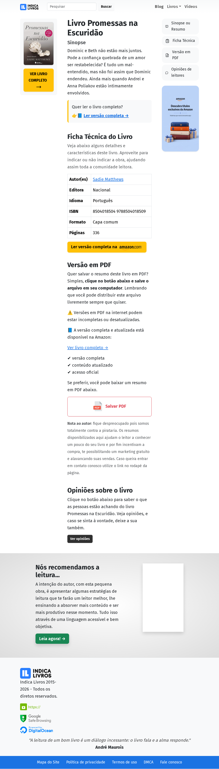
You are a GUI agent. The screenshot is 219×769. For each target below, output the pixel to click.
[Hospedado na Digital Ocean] (36, 729)
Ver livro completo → (87, 347)
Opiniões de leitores (181, 72)
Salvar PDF (115, 406)
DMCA (148, 762)
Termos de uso (124, 762)
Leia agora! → (52, 638)
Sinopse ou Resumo (180, 26)
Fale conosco (171, 762)
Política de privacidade (85, 762)
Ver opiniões (80, 539)
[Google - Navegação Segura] (35, 717)
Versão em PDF (181, 55)
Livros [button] (172, 6)
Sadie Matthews (108, 179)
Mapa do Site (48, 762)
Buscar (106, 6)
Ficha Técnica (184, 40)
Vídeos (191, 6)
